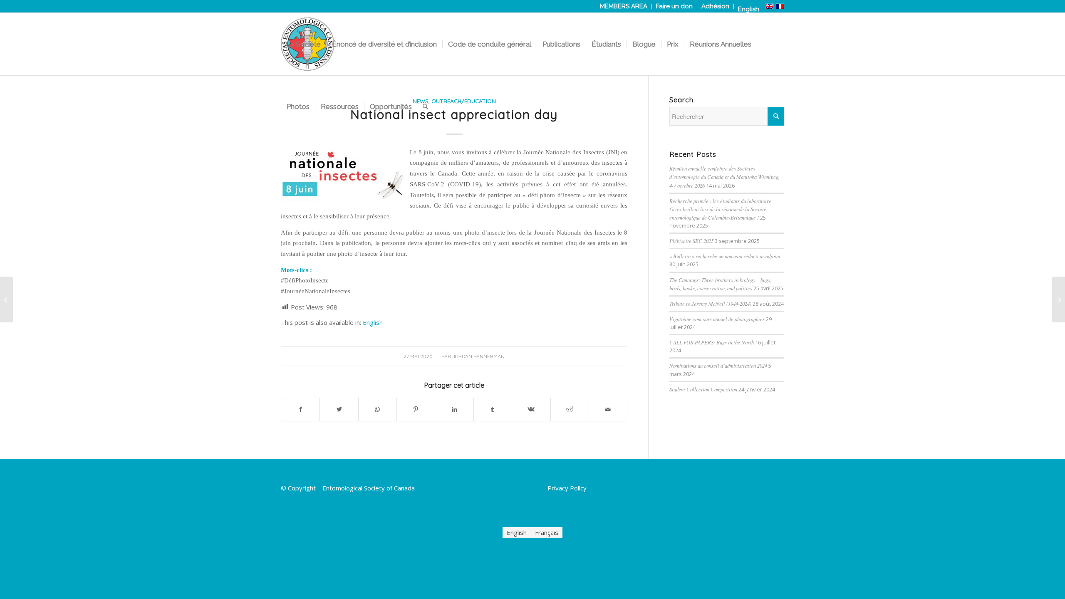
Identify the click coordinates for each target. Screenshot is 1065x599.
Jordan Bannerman (478, 356)
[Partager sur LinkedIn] (454, 409)
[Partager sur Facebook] (300, 409)
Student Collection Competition (703, 389)
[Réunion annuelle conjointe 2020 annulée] (6, 299)
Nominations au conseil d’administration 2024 (718, 365)
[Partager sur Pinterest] (416, 409)
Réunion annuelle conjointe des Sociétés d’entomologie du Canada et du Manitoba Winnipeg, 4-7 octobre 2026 (724, 176)
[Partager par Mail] (608, 409)
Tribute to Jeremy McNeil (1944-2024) (710, 303)
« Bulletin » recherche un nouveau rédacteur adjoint (724, 256)
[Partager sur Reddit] (570, 409)
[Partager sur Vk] (531, 409)
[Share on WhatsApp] (377, 409)
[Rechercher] (425, 106)
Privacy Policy (567, 488)
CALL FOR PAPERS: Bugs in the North (711, 342)
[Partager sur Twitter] (339, 409)
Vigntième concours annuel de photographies (717, 318)
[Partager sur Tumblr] (493, 409)
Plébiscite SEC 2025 (691, 240)
